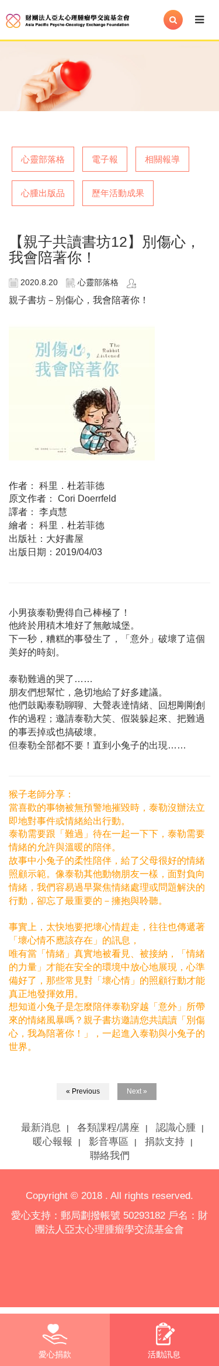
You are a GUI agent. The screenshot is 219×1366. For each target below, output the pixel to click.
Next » (137, 1091)
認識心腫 (176, 1127)
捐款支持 (165, 1141)
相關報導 (162, 159)
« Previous (83, 1091)
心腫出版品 (43, 193)
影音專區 (108, 1141)
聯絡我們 (110, 1155)
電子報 (105, 159)
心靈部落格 (43, 159)
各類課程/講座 (108, 1127)
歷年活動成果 (118, 193)
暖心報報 (52, 1141)
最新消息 (41, 1127)
